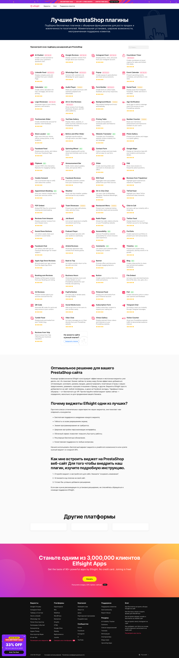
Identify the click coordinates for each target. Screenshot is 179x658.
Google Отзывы (35, 607)
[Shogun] (130, 527)
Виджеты (47, 6)
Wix (55, 610)
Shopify (56, 622)
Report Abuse (106, 613)
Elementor (57, 619)
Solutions (104, 624)
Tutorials (104, 631)
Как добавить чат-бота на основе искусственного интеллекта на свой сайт (136, 628)
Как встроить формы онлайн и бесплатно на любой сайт (135, 617)
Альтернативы (106, 637)
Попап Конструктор (37, 622)
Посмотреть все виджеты (40, 640)
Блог (55, 6)
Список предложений (109, 627)
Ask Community (106, 610)
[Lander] (89, 527)
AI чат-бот (33, 637)
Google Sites (58, 628)
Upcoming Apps (106, 643)
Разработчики (82, 619)
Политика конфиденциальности (73, 655)
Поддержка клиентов (67, 6)
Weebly (56, 631)
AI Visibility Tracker (108, 621)
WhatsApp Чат (35, 619)
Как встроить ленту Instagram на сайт (136, 622)
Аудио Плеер (34, 631)
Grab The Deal (14, 652)
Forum (80, 627)
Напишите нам (83, 607)
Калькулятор (34, 628)
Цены (79, 613)
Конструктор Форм (36, 634)
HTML (56, 625)
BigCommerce (58, 634)
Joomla (56, 637)
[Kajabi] (48, 527)
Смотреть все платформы (64, 640)
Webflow (57, 613)
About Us (81, 610)
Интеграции (105, 634)
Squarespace (58, 607)
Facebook (81, 631)
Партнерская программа (86, 616)
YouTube (80, 640)
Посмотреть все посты (133, 633)
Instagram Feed (35, 610)
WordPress (57, 616)
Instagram (81, 634)
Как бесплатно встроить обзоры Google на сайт (136, 607)
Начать (89, 579)
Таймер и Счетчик (36, 613)
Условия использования (52, 655)
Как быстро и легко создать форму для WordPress (135, 612)
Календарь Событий (37, 625)
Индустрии (105, 640)
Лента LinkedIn (35, 616)
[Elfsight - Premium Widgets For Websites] (34, 6)
